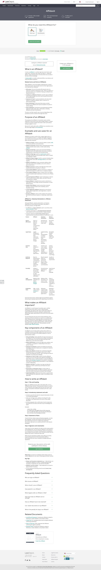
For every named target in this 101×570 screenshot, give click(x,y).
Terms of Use (40, 566)
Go (97, 5)
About (43, 555)
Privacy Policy (45, 566)
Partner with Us (54, 557)
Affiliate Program (54, 559)
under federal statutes (34, 324)
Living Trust (28, 520)
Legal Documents (54, 552)
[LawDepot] (8, 1)
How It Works (44, 561)
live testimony (39, 127)
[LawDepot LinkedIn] (29, 560)
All (38, 5)
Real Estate (10, 5)
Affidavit (32, 72)
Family (29, 5)
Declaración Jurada (41, 65)
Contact (43, 557)
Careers (52, 561)
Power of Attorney (30, 523)
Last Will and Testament (31, 517)
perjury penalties (30, 209)
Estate (4, 5)
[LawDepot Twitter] (28, 560)
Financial (17, 5)
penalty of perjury (36, 360)
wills (52, 142)
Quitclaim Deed (29, 526)
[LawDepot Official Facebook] (26, 560)
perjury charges (35, 283)
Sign (34, 5)
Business (24, 5)
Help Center (44, 559)
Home (43, 552)
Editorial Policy (50, 566)
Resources (53, 555)
